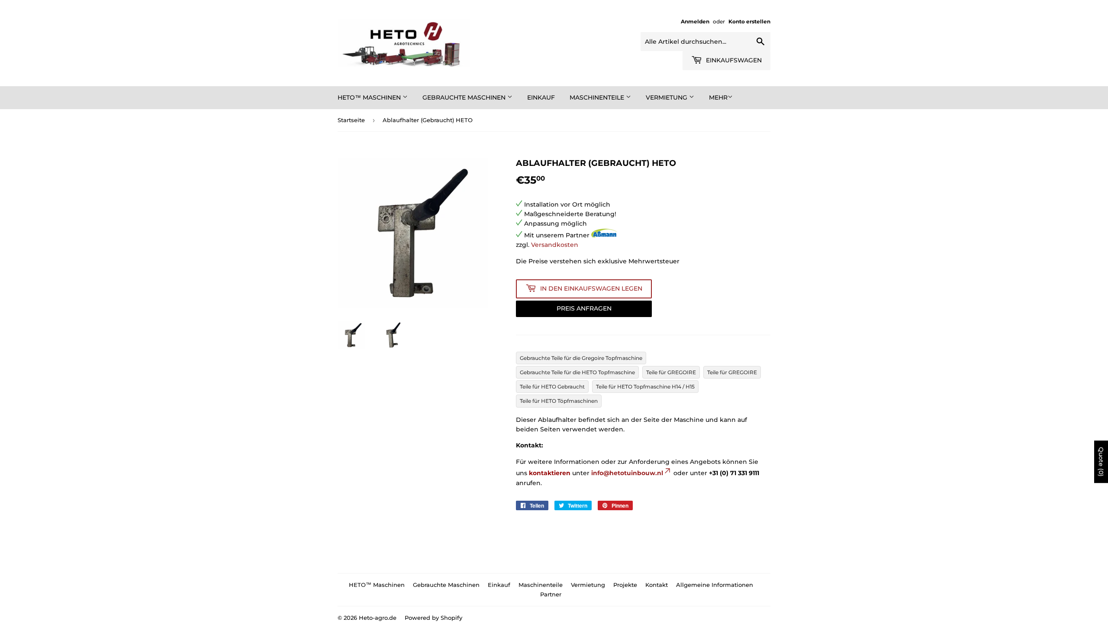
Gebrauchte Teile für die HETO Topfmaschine (577, 372)
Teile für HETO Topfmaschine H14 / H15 (645, 386)
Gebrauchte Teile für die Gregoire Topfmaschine (581, 358)
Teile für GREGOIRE (671, 372)
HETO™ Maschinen (370, 97)
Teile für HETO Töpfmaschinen (559, 401)
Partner (550, 594)
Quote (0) (1101, 461)
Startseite (351, 120)
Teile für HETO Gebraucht (552, 386)
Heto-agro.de (377, 617)
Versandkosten (554, 245)
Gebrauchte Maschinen (464, 97)
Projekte (625, 584)
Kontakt (656, 584)
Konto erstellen (749, 21)
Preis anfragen (584, 308)
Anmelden (695, 21)
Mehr (718, 97)
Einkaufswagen (733, 60)
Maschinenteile (598, 97)
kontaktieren (549, 473)
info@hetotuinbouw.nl (627, 473)
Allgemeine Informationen (714, 584)
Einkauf (541, 97)
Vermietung (667, 97)
